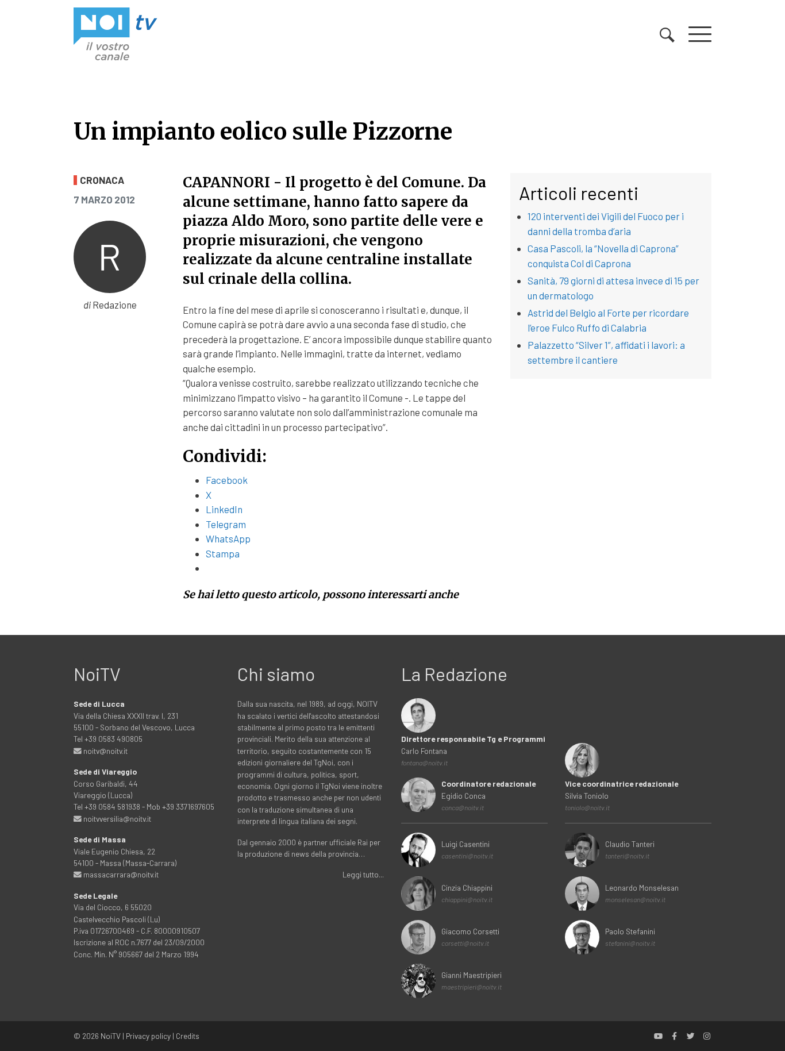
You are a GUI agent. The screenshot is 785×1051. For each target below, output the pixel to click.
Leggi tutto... (363, 874)
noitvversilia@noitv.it (116, 818)
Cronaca (102, 180)
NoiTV (111, 1036)
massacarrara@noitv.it (120, 874)
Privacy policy (148, 1036)
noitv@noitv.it (105, 751)
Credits (187, 1036)
